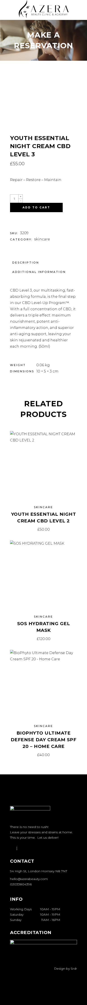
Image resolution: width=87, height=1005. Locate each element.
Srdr (74, 969)
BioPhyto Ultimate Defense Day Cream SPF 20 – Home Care (44, 739)
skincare (42, 239)
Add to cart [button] (43, 529)
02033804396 (21, 884)
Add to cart (36, 207)
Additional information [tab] (39, 272)
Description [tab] (25, 262)
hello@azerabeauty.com (29, 879)
